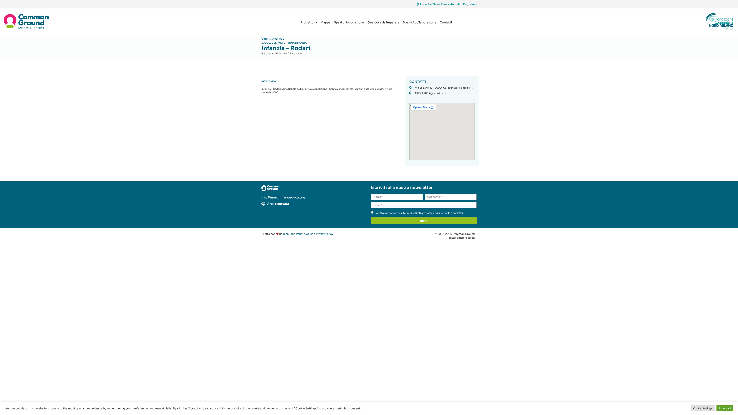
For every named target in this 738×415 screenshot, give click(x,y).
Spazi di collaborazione (419, 22)
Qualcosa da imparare (383, 22)
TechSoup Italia (292, 234)
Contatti (446, 22)
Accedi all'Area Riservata (437, 4)
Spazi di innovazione (349, 22)
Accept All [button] (725, 408)
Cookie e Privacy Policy (318, 234)
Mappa (326, 22)
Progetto (307, 22)
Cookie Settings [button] (702, 408)
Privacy (439, 213)
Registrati (470, 4)
